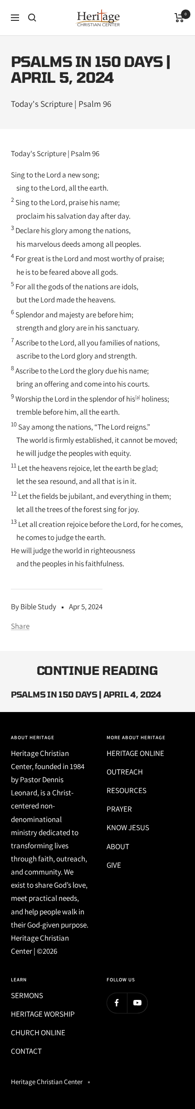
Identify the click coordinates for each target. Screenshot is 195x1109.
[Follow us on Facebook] (117, 1003)
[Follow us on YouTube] (137, 1003)
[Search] (32, 18)
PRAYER (119, 809)
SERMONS (27, 995)
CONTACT (26, 1051)
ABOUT (118, 846)
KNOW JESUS (128, 827)
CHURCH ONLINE (38, 1032)
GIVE (114, 865)
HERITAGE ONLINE (135, 753)
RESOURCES (126, 790)
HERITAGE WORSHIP (43, 1014)
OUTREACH (125, 772)
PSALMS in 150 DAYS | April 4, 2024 (86, 694)
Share (20, 626)
